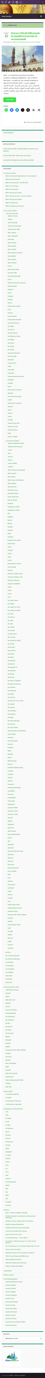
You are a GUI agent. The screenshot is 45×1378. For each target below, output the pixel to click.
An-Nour (8, 1145)
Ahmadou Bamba (13, 493)
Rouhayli (8, 1070)
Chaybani (10, 296)
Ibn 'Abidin (11, 604)
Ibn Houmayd (12, 691)
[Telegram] (17, 1)
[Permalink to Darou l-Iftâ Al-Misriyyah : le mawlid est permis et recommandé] (22, 58)
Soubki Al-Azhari (12, 911)
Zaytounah (8, 982)
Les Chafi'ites (9, 962)
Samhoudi (11, 888)
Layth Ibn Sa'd (12, 363)
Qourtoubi (11, 864)
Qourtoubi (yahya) (13, 868)
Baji (9, 513)
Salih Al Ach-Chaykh (11, 1073)
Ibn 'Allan (10, 620)
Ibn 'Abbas (11, 326)
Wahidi (10, 935)
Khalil (9, 751)
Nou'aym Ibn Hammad (14, 390)
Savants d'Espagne (11, 1295)
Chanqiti (10, 550)
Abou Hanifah (12, 246)
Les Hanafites (9, 966)
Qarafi (9, 838)
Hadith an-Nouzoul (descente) (14, 1224)
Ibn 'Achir (10, 614)
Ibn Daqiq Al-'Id (12, 667)
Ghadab (7, 1158)
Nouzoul (7, 1178)
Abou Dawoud (12, 243)
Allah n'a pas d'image (11, 186)
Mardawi (10, 771)
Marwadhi (11, 370)
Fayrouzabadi (12, 567)
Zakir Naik (8, 1087)
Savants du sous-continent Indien (15, 1322)
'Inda (7, 1115)
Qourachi (10, 861)
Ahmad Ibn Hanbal (13, 269)
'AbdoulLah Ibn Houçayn (15, 447)
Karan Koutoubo (12, 741)
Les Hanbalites (9, 969)
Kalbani (7, 1037)
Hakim (10, 587)
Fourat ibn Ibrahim (11, 1010)
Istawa (7, 1162)
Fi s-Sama (8, 1155)
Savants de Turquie (11, 1312)
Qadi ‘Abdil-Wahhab (14, 834)
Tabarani (10, 406)
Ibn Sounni (11, 350)
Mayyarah (11, 784)
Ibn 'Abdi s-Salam (13, 600)
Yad (6, 1199)
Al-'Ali (7, 1122)
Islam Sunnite (6, 16)
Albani (7, 996)
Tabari (9, 410)
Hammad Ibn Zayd (13, 323)
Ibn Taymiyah (9, 1033)
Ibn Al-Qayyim (9, 1020)
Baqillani (10, 517)
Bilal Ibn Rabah (12, 286)
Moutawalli (11, 801)
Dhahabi (8, 1003)
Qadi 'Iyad (11, 828)
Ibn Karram (8, 1027)
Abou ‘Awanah (12, 263)
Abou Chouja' (12, 477)
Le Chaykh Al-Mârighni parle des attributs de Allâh (18, 160)
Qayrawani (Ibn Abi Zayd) (15, 851)
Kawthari (10, 747)
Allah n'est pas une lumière (13, 199)
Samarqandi (11, 884)
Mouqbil (7, 1053)
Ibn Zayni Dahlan (13, 727)
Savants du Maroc (10, 1318)
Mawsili (10, 781)
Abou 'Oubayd (12, 233)
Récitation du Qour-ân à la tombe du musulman (19, 1253)
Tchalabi (7, 1083)
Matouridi (11, 373)
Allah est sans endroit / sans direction (16, 183)
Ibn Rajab (10, 717)
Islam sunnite (8, 133)
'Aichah (10, 219)
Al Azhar (8, 952)
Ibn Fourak (11, 677)
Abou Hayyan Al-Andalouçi (16, 480)
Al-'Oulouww (9, 1128)
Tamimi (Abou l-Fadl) (14, 925)
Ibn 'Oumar (11, 330)
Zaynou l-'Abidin (12, 437)
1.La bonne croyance (9, 173)
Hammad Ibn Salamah (14, 320)
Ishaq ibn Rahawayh (14, 353)
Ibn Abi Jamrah (12, 634)
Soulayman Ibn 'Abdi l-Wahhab (17, 915)
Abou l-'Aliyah (12, 249)
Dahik (7, 1148)
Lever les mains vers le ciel (13, 1234)
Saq (6, 1192)
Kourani (10, 764)
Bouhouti (10, 537)
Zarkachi (10, 945)
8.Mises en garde (8, 1275)
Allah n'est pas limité (11, 189)
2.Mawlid (13, 42)
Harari (10, 594)
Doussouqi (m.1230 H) (14, 564)
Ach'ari (10, 266)
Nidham (10, 821)
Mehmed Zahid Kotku (14, 788)
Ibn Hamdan (11, 687)
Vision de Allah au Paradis (13, 1259)
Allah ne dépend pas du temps (14, 206)
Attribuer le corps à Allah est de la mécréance (19, 1221)
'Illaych (10, 460)
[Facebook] (6, 1)
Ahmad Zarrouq (12, 490)
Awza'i (10, 279)
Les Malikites (9, 972)
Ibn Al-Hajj (11, 644)
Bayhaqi (10, 530)
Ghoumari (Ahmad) (13, 580)
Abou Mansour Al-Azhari (15, 253)
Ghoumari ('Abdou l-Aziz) (15, 574)
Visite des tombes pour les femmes (16, 1263)
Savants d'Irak (9, 1298)
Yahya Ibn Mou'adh (13, 423)
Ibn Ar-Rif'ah (11, 650)
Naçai (9, 386)
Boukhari (10, 289)
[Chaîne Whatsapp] (21, 1)
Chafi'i (9, 293)
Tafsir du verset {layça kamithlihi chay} (17, 1256)
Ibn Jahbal (11, 694)
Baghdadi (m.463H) (14, 510)
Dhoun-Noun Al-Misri (14, 306)
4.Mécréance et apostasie (13, 1104)
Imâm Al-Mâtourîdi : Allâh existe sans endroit (17, 155)
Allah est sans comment (12, 179)
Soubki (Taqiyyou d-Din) (15, 908)
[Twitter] (9, 1)
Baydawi (10, 527)
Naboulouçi (11, 804)
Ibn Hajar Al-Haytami (14, 684)
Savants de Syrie (10, 1305)
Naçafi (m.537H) (13, 811)
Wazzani (10, 938)
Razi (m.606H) (12, 871)
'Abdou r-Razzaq (13, 216)
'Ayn (6, 1112)
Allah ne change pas (11, 203)
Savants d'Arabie (10, 1288)
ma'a (7, 1172)
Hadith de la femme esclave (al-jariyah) (17, 1228)
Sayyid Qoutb (9, 1077)
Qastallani (11, 844)
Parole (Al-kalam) (10, 1182)
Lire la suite (9, 100)
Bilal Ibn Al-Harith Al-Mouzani (17, 283)
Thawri (10, 416)
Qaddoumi (11, 824)
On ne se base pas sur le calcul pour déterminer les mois (22, 1246)
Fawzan (7, 1006)
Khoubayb (11, 360)
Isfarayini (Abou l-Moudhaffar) (17, 731)
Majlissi (7, 1047)
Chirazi (10, 554)
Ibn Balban (11, 654)
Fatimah (10, 313)
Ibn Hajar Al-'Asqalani (14, 681)
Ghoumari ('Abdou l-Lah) (15, 577)
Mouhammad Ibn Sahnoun (16, 376)
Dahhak (10, 299)
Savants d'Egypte (35, 42)
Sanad (9, 891)
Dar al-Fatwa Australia (12, 956)
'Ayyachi (7, 993)
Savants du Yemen (10, 1325)
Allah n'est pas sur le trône (13, 193)
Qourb (7, 1185)
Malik (9, 366)
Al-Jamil (7, 1138)
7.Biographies (7, 1271)
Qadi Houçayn (12, 831)
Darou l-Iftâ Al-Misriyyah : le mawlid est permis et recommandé (26, 36)
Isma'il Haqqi (12, 734)
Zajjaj (9, 433)
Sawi (9, 901)
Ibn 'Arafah (11, 627)
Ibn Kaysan (11, 343)
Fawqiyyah (8, 1152)
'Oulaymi (10, 467)
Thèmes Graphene (19, 1375)
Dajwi (9, 557)
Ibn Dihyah (11, 674)
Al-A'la (7, 1132)
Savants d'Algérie (10, 1285)
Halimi (10, 590)
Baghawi (10, 503)
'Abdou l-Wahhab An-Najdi (16, 443)
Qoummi (8, 1060)
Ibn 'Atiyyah (11, 630)
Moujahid (10, 380)
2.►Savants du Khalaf (12, 441)
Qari (9, 841)
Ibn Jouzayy (11, 707)
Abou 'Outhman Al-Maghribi (16, 470)
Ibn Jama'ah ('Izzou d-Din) (15, 701)
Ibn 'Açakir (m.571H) (14, 607)
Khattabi (10, 754)
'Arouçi (10, 450)
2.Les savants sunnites (10, 211)
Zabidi (9, 941)
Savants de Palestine (11, 1302)
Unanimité (8, 979)
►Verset (8, 1205)
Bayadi (10, 523)
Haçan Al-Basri (12, 316)
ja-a (6, 1168)
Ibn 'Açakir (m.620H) (14, 610)
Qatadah (10, 393)
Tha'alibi (10, 931)
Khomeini (8, 1040)
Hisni (9, 597)
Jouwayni (10, 737)
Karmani (10, 744)
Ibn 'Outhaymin (10, 1016)
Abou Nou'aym (12, 487)
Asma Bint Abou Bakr (14, 276)
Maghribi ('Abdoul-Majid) (15, 767)
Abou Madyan (12, 483)
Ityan (7, 1165)
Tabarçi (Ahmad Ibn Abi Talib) (14, 1080)
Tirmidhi (10, 420)
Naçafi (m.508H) (13, 808)
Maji (6, 1175)
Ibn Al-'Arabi (11, 637)
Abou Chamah (12, 473)
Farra (9, 309)
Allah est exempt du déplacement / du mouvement (20, 176)
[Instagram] (13, 1)
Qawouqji (10, 848)
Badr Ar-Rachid (12, 500)
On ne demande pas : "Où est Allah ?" (16, 1238)
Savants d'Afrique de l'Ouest (13, 1282)
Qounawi (10, 858)
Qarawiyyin (8, 976)
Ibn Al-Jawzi (11, 647)
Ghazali (10, 570)
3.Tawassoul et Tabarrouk (13, 1101)
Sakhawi (10, 881)
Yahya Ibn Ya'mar (13, 426)
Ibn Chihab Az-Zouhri (14, 336)
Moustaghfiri (12, 798)
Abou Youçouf (12, 259)
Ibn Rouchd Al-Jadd (13, 721)
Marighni (10, 774)
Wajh (7, 1195)
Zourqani (10, 948)
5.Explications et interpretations (13, 1109)
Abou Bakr (11, 239)
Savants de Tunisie (10, 1308)
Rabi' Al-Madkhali (10, 1063)
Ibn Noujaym (11, 714)
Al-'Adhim (8, 1118)
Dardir (10, 560)
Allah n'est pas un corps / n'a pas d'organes (18, 196)
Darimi (10, 303)
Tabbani (10, 921)
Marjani (10, 778)
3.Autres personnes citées (11, 987)
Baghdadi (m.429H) (14, 507)
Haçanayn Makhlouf (14, 584)
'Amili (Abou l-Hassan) (12, 990)
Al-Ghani (8, 1135)
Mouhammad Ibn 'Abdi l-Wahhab (15, 1050)
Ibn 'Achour (11, 617)
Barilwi (10, 520)
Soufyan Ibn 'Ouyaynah (15, 403)
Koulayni (8, 1043)
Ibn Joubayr (11, 704)
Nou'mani (8, 1057)
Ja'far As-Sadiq (12, 356)
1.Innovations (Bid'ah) (12, 1094)
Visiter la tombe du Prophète (14, 1266)
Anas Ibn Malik (12, 273)
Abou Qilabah (12, 256)
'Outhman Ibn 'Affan (14, 229)
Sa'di (9, 878)
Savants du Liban (10, 1315)
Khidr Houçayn (12, 761)
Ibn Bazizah (11, 664)
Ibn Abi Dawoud (12, 333)
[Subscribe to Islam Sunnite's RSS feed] (3, 1)
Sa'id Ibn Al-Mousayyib (14, 396)
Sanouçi (10, 895)
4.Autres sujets (7, 1091)
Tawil (9, 928)
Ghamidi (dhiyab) (10, 1013)
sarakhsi (10, 898)
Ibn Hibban (11, 340)
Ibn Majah (11, 346)
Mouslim (10, 383)
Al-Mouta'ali (9, 1142)
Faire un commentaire (34, 122)
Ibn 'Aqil (10, 624)
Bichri (9, 533)
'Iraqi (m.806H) (12, 463)
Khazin (10, 757)
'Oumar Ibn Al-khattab (14, 226)
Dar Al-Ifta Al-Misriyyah (23, 42)
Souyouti (10, 918)
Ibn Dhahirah (12, 671)
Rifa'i (9, 874)
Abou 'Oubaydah (13, 236)
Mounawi (10, 794)
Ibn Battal (11, 657)
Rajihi (7, 1067)
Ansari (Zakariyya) (13, 497)
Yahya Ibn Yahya (12, 430)
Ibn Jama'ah (11, 697)
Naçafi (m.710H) (13, 814)
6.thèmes (6, 1210)
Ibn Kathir (8, 1030)
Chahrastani (11, 543)
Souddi (10, 400)
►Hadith (8, 1202)
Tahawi (10, 413)
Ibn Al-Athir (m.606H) (14, 640)
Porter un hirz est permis (13, 1249)
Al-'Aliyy (7, 1125)
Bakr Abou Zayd (10, 1000)
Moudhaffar (11, 791)
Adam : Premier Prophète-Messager (16, 1213)
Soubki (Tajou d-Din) (14, 905)
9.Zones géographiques (10, 1279)
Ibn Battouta (11, 661)
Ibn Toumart (11, 724)
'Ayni (9, 453)
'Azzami (10, 457)
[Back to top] (40, 1373)
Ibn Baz (7, 1023)
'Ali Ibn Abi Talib (12, 223)
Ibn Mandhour (12, 711)
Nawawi (10, 818)
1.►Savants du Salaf (11, 213)
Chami (9, 547)
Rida (6, 1188)
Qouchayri (11, 854)
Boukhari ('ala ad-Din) (14, 540)
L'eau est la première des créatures (16, 1231)
